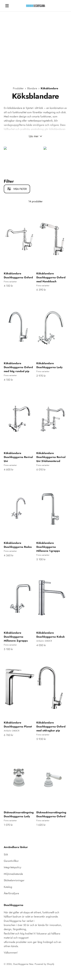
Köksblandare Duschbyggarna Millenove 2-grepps (16, 637)
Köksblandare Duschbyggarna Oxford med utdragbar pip (51, 726)
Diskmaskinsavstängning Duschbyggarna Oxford (51, 814)
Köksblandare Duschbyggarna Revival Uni (18, 457)
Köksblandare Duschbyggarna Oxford (18, 275)
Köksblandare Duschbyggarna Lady (49, 365)
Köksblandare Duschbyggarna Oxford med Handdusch (51, 277)
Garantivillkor (11, 861)
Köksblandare (49, 88)
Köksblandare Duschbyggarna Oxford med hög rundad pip (18, 367)
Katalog (8, 887)
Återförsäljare (11, 893)
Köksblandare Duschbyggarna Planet (18, 724)
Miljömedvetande (13, 874)
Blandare (32, 88)
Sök (6, 854)
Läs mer (33, 136)
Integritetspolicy (12, 867)
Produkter (18, 88)
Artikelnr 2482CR (11, 730)
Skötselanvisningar (14, 880)
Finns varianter (10, 281)
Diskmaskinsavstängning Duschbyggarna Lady (19, 814)
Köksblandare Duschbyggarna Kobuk (50, 635)
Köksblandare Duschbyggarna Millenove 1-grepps (48, 547)
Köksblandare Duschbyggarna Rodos (18, 545)
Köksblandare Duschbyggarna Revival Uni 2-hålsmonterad (51, 457)
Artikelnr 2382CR (44, 640)
